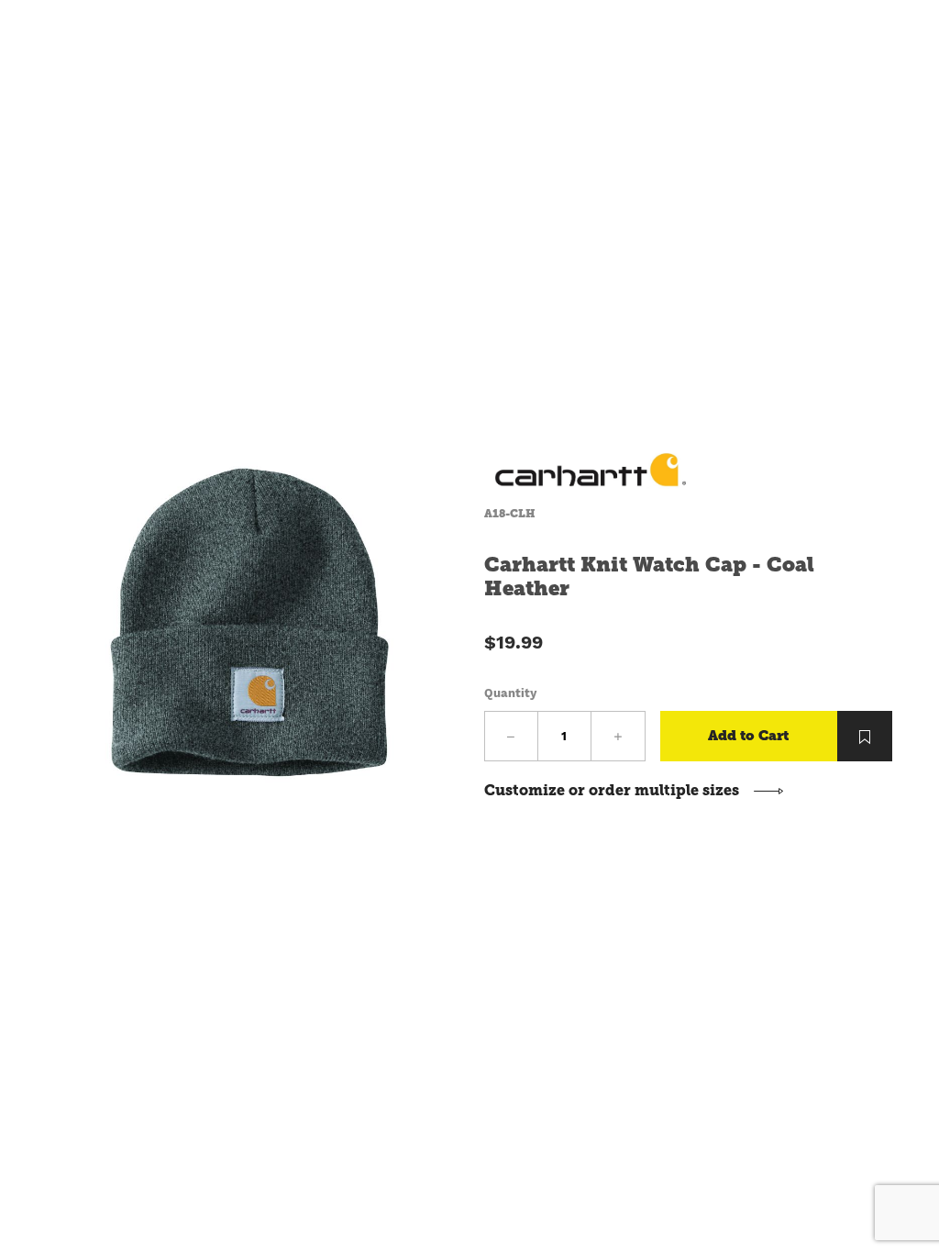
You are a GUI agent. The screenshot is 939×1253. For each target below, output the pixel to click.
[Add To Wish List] (864, 736)
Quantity (510, 693)
